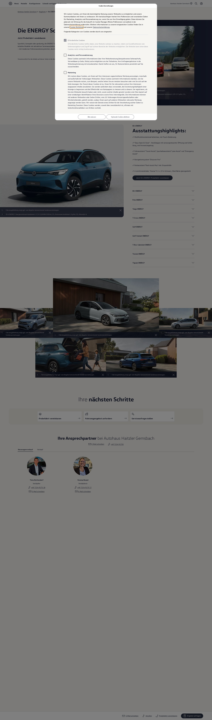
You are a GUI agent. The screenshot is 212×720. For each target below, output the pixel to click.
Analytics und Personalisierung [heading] (80, 55)
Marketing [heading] (72, 72)
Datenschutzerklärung (101, 27)
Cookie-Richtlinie (76, 27)
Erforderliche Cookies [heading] (76, 40)
